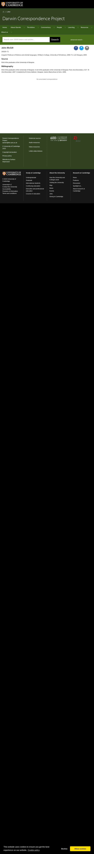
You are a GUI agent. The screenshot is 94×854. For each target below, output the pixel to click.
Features (76, 180)
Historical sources (35, 138)
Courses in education (33, 194)
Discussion (76, 183)
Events (51, 191)
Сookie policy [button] (34, 850)
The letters (31, 27)
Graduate (29, 180)
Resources (84, 27)
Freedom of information (10, 191)
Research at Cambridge (81, 173)
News (51, 188)
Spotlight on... (77, 186)
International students (33, 183)
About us (4, 32)
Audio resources (34, 142)
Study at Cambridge (33, 173)
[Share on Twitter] (81, 48)
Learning (71, 27)
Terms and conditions (9, 193)
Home (3, 12)
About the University (57, 173)
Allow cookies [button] (80, 849)
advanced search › (76, 40)
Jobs (51, 194)
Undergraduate (31, 177)
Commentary (46, 27)
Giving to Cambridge (56, 196)
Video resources (34, 147)
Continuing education (33, 186)
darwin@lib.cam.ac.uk (9, 143)
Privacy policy (7, 156)
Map (50, 185)
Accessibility (6, 189)
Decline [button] (64, 849)
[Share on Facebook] (76, 48)
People (59, 27)
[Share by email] (87, 48)
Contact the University (9, 187)
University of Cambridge (12, 146)
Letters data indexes (35, 151)
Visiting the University (56, 182)
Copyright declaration (9, 152)
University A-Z (7, 184)
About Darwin (16, 27)
